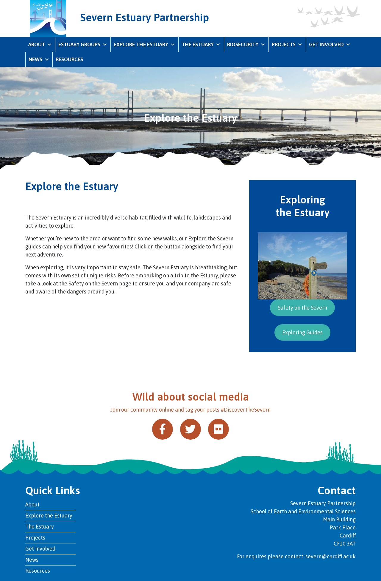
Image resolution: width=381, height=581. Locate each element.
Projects (284, 44)
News (35, 59)
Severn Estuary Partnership (144, 17)
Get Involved (326, 44)
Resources (69, 59)
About (36, 44)
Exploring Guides (302, 332)
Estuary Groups (79, 44)
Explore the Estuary (141, 44)
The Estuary (198, 44)
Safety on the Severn (302, 308)
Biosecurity (242, 44)
